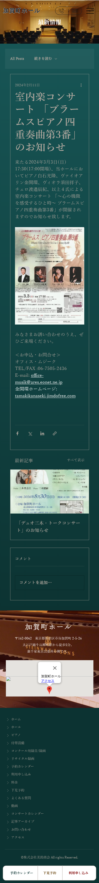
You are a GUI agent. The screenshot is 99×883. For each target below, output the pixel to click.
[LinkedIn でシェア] (42, 433)
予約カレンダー (22, 766)
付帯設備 (17, 743)
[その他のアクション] (81, 85)
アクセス (17, 837)
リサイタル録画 (22, 759)
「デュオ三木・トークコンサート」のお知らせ (48, 527)
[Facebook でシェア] (17, 433)
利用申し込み (21, 774)
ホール (16, 727)
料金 (14, 782)
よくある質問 (21, 798)
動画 (14, 806)
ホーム (16, 719)
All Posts (17, 59)
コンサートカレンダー (27, 814)
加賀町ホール (22, 10)
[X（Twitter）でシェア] (29, 433)
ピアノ (16, 735)
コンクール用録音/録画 (28, 751)
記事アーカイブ (22, 821)
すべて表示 (76, 460)
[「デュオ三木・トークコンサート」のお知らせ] (49, 492)
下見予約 (17, 790)
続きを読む (43, 59)
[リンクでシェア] (54, 433)
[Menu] (90, 10)
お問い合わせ (21, 830)
